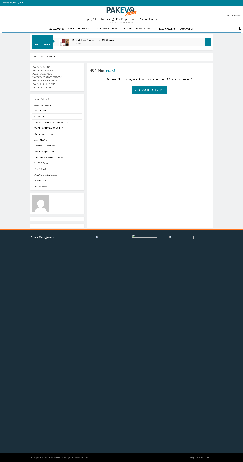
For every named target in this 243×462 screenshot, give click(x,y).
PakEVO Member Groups (45, 175)
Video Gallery (167, 29)
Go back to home (149, 90)
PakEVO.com (40, 181)
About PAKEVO (41, 99)
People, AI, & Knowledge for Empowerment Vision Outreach (121, 19)
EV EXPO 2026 (56, 29)
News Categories (78, 29)
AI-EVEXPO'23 (41, 111)
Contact (209, 457)
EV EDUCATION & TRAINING (48, 128)
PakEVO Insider (41, 169)
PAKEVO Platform (106, 29)
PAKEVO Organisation (137, 29)
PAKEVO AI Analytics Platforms (48, 157)
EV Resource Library (43, 134)
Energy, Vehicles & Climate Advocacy (51, 122)
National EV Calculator (44, 146)
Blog (192, 457)
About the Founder (42, 105)
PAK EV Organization (44, 151)
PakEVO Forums (41, 163)
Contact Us (187, 29)
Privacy (200, 457)
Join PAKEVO (40, 140)
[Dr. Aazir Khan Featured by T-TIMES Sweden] (64, 44)
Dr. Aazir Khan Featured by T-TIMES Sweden (93, 40)
